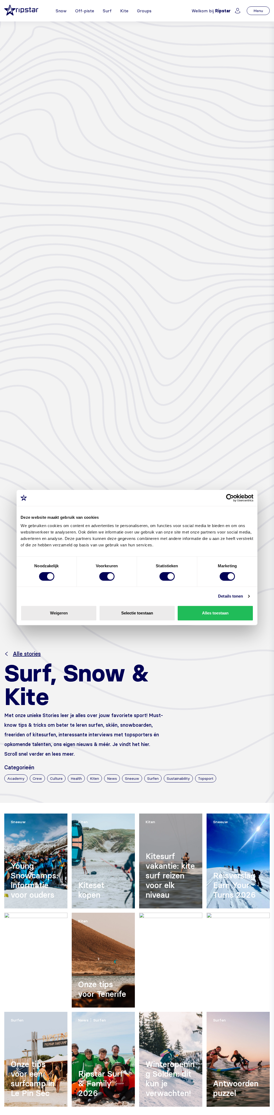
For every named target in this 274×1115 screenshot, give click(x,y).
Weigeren (59, 613)
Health (76, 778)
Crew (37, 778)
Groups (144, 10)
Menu (258, 10)
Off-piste (84, 10)
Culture (56, 778)
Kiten (94, 778)
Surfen (153, 778)
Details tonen (230, 596)
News (112, 778)
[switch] (107, 576)
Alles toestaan (215, 613)
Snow (61, 10)
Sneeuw (132, 778)
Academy (16, 778)
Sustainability (178, 778)
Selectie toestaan (137, 613)
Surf (107, 10)
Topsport (205, 778)
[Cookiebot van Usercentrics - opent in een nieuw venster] (230, 498)
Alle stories (27, 654)
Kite (124, 10)
